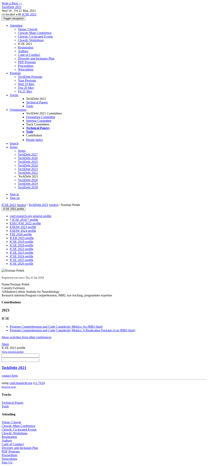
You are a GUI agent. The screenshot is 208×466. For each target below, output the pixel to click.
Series (22, 150)
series (21, 205)
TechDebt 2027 (28, 154)
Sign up (15, 198)
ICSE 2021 (29, 14)
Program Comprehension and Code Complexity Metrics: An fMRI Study (56, 326)
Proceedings (26, 66)
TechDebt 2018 (28, 187)
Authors (23, 51)
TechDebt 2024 (28, 165)
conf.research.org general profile (30, 216)
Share (5, 344)
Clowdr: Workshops (31, 40)
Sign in (14, 194)
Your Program (27, 80)
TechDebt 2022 (28, 172)
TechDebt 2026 (28, 158)
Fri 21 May (25, 91)
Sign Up (7, 462)
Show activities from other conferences (26, 337)
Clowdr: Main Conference (35, 33)
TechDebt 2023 (28, 169)
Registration (25, 47)
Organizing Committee (40, 117)
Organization (18, 109)
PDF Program (27, 62)
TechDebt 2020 (28, 180)
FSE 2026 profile (21, 234)
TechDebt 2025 (28, 161)
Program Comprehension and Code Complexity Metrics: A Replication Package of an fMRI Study (72, 330)
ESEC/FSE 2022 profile (25, 223)
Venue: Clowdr (27, 29)
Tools (29, 106)
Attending (16, 25)
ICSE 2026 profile (21, 263)
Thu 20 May (26, 87)
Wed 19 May (26, 84)
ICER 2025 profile (22, 238)
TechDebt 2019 (28, 183)
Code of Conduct (29, 55)
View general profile (13, 351)
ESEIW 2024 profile (23, 230)
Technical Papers (37, 102)
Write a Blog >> (12, 3)
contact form (10, 375)
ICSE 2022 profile (21, 249)
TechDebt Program (30, 76)
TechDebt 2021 (38, 205)
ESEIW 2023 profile (23, 227)
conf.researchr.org (20, 383)
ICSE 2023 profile (21, 252)
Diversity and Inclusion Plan (36, 58)
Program (15, 73)
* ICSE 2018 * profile (24, 219)
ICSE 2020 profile (21, 245)
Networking (25, 69)
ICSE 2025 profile (21, 260)
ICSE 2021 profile (13, 208)
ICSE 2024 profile (21, 256)
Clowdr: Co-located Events (35, 36)
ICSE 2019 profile (21, 241)
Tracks (14, 95)
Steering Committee (38, 120)
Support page (9, 386)
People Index (34, 140)
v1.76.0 (39, 383)
